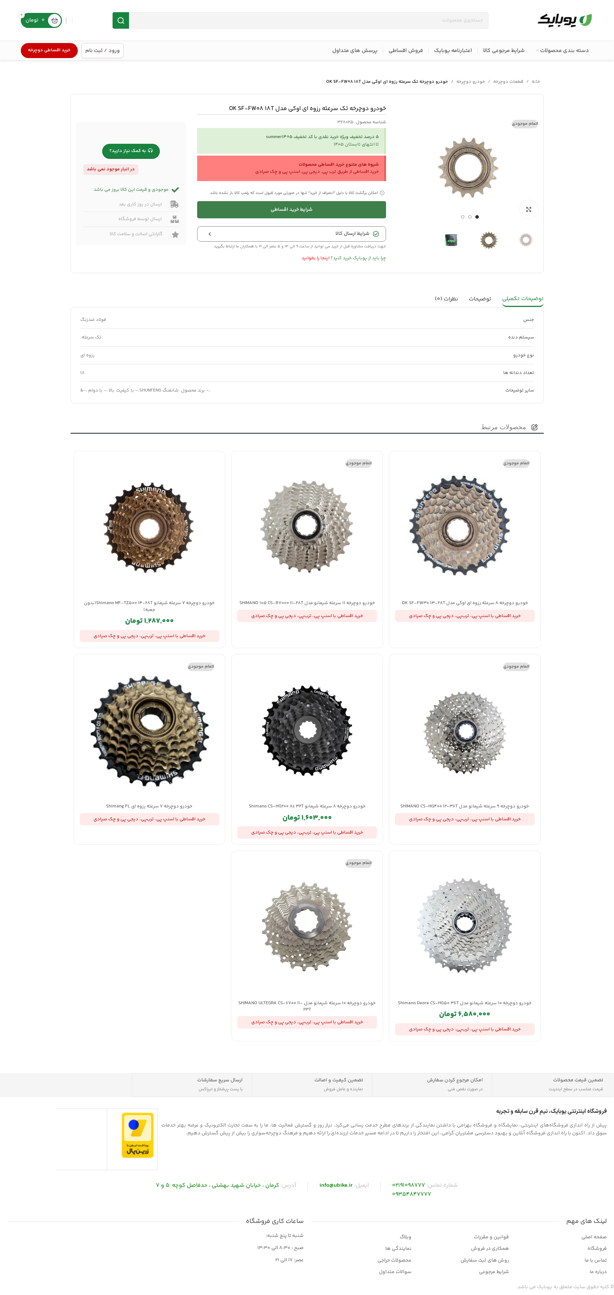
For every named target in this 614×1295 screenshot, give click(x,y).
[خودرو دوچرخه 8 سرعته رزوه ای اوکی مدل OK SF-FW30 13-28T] (465, 527)
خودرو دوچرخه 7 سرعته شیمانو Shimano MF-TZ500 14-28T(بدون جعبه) (149, 606)
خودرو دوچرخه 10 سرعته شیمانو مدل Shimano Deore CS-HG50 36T (465, 1003)
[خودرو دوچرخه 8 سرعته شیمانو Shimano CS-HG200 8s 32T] (307, 730)
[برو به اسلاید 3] (463, 217)
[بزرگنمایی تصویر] (529, 209)
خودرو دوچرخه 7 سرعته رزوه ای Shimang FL (149, 806)
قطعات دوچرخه (508, 81)
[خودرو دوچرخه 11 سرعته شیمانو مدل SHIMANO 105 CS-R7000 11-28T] (307, 527)
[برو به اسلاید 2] (470, 217)
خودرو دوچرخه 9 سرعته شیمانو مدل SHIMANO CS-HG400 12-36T (464, 806)
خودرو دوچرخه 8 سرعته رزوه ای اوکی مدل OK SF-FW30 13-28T (465, 603)
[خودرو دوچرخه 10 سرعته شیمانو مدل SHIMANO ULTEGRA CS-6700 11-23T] (307, 926)
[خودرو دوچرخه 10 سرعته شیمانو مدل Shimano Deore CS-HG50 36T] (465, 926)
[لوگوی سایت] (564, 20)
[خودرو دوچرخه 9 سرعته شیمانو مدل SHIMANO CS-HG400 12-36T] (465, 730)
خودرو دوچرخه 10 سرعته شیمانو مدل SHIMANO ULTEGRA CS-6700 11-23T (307, 1006)
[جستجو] (121, 20)
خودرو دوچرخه (470, 81)
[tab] (523, 299)
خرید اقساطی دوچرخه (49, 50)
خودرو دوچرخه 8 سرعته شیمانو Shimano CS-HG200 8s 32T (307, 806)
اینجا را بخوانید (315, 258)
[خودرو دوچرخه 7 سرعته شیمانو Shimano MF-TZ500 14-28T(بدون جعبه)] (149, 527)
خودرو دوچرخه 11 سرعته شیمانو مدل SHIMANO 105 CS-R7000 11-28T (307, 603)
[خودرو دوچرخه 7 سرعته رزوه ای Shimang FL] (149, 730)
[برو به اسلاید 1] (477, 217)
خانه (536, 81)
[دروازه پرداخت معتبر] (138, 1135)
